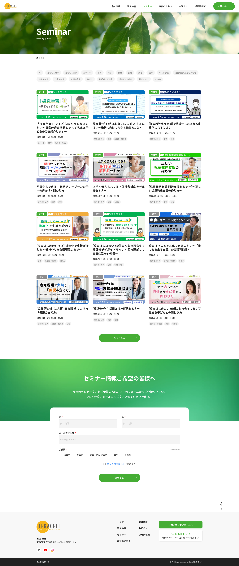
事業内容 (121, 528)
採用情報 (143, 534)
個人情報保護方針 (116, 464)
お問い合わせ (224, 6)
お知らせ (143, 528)
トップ (120, 522)
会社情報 (143, 522)
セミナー (121, 534)
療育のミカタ (123, 541)
